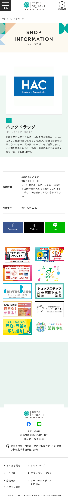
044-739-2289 (29, 207)
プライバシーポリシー (42, 473)
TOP (4, 19)
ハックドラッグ (17, 19)
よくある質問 (13, 465)
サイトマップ (38, 465)
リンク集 (11, 473)
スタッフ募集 (13, 486)
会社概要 (11, 480)
